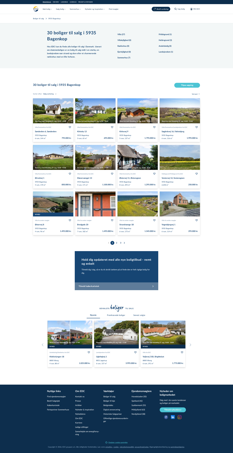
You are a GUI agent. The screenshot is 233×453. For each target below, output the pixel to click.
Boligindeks (108, 405)
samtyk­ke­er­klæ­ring (177, 447)
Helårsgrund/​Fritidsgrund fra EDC (172, 174)
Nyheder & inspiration (84, 409)
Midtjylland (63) (138, 409)
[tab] (93, 315)
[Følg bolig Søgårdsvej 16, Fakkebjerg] (196, 127)
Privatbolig (47, 2)
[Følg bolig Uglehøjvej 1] (135, 352)
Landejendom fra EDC (103, 352)
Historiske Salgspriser (112, 414)
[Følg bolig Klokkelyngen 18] (88, 352)
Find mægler (114, 9)
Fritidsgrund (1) (165, 34)
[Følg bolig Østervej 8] (69, 220)
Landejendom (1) (166, 52)
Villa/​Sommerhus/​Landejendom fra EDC (174, 127)
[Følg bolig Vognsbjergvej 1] (196, 220)
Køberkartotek (53, 405)
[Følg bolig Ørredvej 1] (69, 173)
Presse (78, 401)
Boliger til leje (109, 401)
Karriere (78, 422)
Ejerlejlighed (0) (124, 52)
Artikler (78, 405)
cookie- (116, 447)
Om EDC (79, 418)
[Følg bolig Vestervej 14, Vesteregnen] (196, 173)
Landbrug (64, 2)
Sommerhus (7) (123, 58)
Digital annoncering (111, 409)
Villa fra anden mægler (42, 220)
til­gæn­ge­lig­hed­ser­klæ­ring (158, 447)
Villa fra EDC (147, 352)
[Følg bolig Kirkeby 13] (112, 127)
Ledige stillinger (81, 427)
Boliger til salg (38, 18)
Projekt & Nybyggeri (85, 2)
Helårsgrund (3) (165, 40)
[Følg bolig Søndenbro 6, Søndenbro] (69, 127)
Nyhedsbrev (80, 414)
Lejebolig (73, 2)
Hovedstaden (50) (139, 396)
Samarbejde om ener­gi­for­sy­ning (87, 432)
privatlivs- (109, 447)
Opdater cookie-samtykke (118, 442)
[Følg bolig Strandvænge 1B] (154, 220)
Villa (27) (121, 34)
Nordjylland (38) (138, 414)
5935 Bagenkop (54, 18)
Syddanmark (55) (139, 405)
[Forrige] (43, 344)
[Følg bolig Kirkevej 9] (154, 127)
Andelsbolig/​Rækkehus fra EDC (60, 352)
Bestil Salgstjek (53, 401)
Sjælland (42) (137, 401)
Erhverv (56, 2)
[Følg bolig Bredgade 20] (112, 220)
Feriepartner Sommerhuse (58, 409)
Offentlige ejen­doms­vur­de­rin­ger (116, 419)
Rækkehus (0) (123, 46)
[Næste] (124, 242)
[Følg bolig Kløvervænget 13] (112, 173)
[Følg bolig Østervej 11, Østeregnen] (154, 173)
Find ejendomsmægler (56, 396)
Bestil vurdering (162, 9)
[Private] (36, 9)
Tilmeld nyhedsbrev (172, 410)
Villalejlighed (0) (124, 40)
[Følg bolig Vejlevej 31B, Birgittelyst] (182, 352)
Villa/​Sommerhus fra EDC (43, 127)
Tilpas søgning (187, 85)
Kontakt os (79, 396)
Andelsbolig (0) (165, 46)
